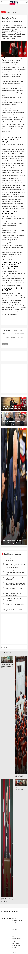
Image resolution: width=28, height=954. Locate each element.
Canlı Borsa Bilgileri (17, 920)
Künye (13, 941)
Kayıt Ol (14, 936)
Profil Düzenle (15, 947)
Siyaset (3, 12)
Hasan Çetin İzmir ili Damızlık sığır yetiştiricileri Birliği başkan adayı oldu (14, 572)
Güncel (23, 397)
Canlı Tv (14, 925)
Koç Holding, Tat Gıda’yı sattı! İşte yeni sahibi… (14, 578)
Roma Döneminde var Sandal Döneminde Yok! (13, 559)
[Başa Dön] (25, 951)
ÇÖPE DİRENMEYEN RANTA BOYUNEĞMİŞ (12, 599)
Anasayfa (14, 918)
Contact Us (15, 927)
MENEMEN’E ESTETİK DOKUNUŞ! (14, 604)
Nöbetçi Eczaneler (16, 945)
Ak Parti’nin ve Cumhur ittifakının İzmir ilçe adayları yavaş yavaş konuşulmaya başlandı (14, 565)
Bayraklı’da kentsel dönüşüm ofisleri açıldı (13, 610)
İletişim (14, 934)
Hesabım (14, 932)
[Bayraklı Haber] (14, 4)
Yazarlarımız (15, 950)
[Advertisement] (14, 320)
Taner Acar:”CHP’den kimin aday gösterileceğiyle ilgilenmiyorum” (14, 584)
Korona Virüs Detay (17, 938)
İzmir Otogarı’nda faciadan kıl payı (13, 589)
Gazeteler (14, 929)
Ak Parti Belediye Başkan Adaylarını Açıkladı (12, 594)
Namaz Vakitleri (16, 943)
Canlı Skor (14, 922)
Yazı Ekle (14, 952)
